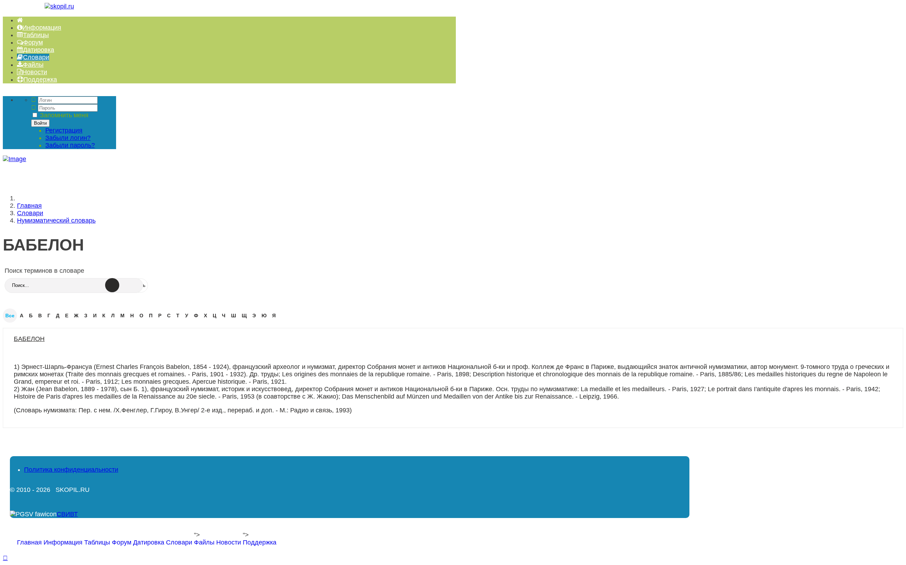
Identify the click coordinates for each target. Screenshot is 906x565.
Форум (121, 542)
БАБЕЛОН (29, 338)
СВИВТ (67, 514)
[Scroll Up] (5, 557)
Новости (228, 542)
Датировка (148, 542)
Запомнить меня (64, 115)
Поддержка (259, 542)
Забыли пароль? (70, 145)
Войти (40, 123)
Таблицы (97, 542)
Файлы (204, 542)
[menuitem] (20, 20)
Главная (29, 542)
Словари (179, 542)
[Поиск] (112, 285)
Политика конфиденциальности (71, 469)
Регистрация (63, 130)
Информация (63, 542)
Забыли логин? (68, 137)
